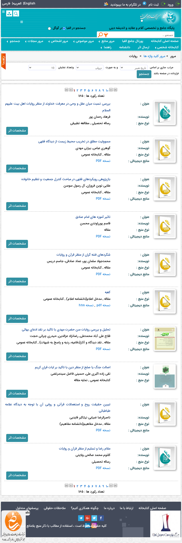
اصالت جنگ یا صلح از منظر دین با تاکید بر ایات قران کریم (72, 367)
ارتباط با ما (126, 508)
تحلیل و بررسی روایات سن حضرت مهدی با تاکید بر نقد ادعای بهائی (66, 329)
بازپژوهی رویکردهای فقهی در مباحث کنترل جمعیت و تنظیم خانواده (65, 179)
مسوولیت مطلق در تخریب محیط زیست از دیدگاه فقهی (74, 141)
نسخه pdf (103, 305)
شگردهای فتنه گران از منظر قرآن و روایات (83, 254)
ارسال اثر (143, 47)
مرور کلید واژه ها (154, 56)
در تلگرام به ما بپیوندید (125, 4)
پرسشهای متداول (27, 508)
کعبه (107, 292)
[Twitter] (94, 518)
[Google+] (88, 518)
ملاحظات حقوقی (54, 508)
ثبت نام (153, 4)
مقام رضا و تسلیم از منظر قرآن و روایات (84, 448)
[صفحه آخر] (115, 89)
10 (107, 90)
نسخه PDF (103, 161)
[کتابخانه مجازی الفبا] (171, 17)
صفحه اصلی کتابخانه (165, 41)
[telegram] (81, 518)
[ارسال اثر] (9, 13)
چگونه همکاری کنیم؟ (85, 508)
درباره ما (109, 508)
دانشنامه (124, 47)
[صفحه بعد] (111, 89)
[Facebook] (101, 518)
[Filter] (106, 35)
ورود (170, 4)
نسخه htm (86, 305)
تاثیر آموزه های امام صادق (92, 217)
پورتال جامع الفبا (132, 41)
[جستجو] (16, 13)
